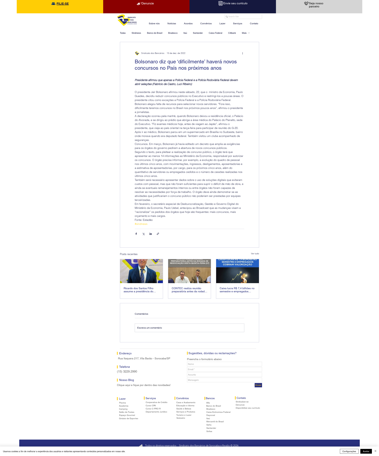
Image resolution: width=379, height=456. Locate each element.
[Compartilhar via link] (157, 233)
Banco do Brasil (154, 33)
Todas (123, 33)
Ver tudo (255, 253)
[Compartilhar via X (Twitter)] (143, 233)
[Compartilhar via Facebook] (136, 233)
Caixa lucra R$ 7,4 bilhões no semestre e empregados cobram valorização (237, 290)
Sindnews (136, 33)
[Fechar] (375, 451)
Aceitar (366, 451)
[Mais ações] (242, 53)
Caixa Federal (215, 33)
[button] (222, 22)
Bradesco (173, 33)
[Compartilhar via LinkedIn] (150, 233)
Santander (198, 33)
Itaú (185, 33)
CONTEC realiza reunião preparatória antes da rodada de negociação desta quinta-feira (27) (189, 290)
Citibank (232, 33)
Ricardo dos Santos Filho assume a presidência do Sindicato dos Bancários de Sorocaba (140, 290)
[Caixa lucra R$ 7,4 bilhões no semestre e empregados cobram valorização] (237, 271)
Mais (244, 33)
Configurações (349, 451)
